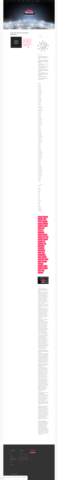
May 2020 (39, 163)
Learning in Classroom (41, 250)
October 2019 (40, 173)
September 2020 (40, 157)
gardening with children (40, 239)
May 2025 (39, 95)
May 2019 (39, 181)
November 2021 (40, 137)
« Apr (20, 462)
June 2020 (39, 161)
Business (39, 188)
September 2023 (40, 110)
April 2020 (39, 164)
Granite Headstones (46, 239)
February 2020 (40, 167)
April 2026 (39, 86)
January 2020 (40, 169)
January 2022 (40, 134)
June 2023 (39, 113)
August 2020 (39, 158)
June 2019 (39, 179)
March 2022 (39, 131)
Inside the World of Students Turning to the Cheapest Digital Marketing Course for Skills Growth (43, 74)
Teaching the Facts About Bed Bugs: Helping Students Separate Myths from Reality (43, 57)
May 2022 (39, 128)
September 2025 (40, 92)
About (11, 454)
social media (39, 261)
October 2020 (40, 155)
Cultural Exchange (45, 223)
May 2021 (39, 146)
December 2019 (40, 170)
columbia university (40, 223)
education (40, 230)
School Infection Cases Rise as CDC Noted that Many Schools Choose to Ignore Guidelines (27, 42)
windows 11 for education (40, 272)
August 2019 (39, 176)
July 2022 (39, 125)
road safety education (41, 259)
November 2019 (40, 172)
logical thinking (39, 252)
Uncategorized (40, 209)
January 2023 (40, 119)
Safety (39, 203)
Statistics (39, 206)
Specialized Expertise (44, 261)
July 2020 (39, 160)
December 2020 (40, 152)
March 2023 (39, 116)
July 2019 (39, 178)
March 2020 (39, 166)
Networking (39, 200)
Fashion (39, 191)
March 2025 (39, 98)
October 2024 (40, 101)
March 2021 (39, 149)
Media (39, 197)
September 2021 (40, 140)
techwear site (39, 270)
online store (43, 252)
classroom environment (44, 221)
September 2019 (40, 175)
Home (39, 194)
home (44, 241)
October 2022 (40, 122)
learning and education (41, 248)
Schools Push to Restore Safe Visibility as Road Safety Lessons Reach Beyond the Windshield (43, 61)
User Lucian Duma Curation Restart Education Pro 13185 (14, 459)
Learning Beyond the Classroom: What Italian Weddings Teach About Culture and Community (43, 70)
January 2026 (40, 89)
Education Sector (45, 234)
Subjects (11, 456)
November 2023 (40, 107)
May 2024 (39, 104)
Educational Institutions (41, 232)
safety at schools (46, 259)
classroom (39, 221)
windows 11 (43, 270)
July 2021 (39, 143)
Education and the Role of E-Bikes (42, 76)
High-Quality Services (40, 241)
